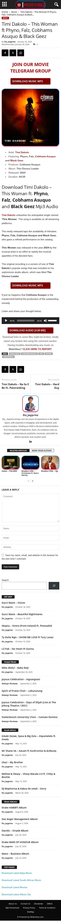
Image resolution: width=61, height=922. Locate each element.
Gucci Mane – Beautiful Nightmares (22, 614)
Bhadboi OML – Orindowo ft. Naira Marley (30, 473)
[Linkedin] (30, 442)
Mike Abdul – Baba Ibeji (15, 667)
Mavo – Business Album (15, 853)
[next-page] (32, 481)
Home (5, 11)
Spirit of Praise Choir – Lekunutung (22, 690)
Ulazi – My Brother (12, 762)
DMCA (49, 903)
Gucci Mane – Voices (13, 602)
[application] (30, 320)
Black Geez (16, 160)
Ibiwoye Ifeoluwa (10, 683)
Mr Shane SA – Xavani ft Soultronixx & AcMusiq (29, 750)
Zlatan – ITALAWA (9, 471)
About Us (13, 903)
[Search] (54, 586)
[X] (12, 52)
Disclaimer (38, 903)
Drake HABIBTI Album (14, 807)
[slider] (53, 320)
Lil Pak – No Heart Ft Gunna (18, 648)
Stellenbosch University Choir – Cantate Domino (30, 717)
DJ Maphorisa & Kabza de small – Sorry (24, 788)
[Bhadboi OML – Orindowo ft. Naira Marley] (31, 462)
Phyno (49, 354)
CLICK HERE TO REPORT (37, 349)
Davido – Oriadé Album (15, 830)
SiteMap (30, 911)
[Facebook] (5, 52)
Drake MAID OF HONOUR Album (20, 842)
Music (14, 11)
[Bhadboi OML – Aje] (50, 462)
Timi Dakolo (22, 152)
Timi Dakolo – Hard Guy (47, 385)
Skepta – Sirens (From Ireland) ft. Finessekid (27, 625)
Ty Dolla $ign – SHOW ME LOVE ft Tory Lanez (27, 637)
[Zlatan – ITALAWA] (11, 462)
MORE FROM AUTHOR (42, 450)
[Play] (6, 320)
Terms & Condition (47, 907)
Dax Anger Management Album (20, 819)
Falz (41, 354)
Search (5, 580)
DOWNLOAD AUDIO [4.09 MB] (27, 330)
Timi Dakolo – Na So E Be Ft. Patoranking (15, 385)
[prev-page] (28, 481)
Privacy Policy (29, 907)
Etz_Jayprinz (9, 41)
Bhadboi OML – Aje (49, 471)
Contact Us (25, 903)
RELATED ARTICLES (18, 450)
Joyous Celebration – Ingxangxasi (21, 679)
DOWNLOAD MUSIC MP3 (27, 81)
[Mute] (45, 320)
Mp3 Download (12, 907)
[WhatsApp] (20, 52)
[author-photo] (30, 404)
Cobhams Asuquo (45, 156)
